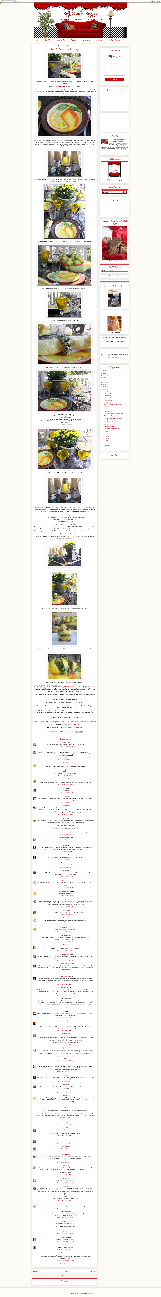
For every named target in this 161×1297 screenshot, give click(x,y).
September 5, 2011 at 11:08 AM (65, 1101)
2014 (104, 384)
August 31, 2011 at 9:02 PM (65, 914)
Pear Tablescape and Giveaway (112, 404)
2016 (104, 380)
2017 (104, 377)
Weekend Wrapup (77, 727)
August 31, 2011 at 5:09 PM (65, 785)
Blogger (90, 1293)
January (106, 445)
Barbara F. (64, 742)
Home (36, 40)
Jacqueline (64, 805)
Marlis (64, 870)
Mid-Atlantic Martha (64, 837)
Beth (64, 1084)
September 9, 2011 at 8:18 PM (65, 1233)
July (105, 431)
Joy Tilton (65, 927)
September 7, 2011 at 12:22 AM (65, 1151)
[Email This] (76, 732)
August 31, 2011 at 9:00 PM (65, 906)
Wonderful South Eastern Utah (112, 428)
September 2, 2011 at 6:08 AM (65, 1071)
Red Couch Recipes (119, 139)
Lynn (64, 778)
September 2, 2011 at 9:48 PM (65, 1081)
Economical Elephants (110, 416)
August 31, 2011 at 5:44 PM (65, 815)
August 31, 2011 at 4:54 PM (65, 746)
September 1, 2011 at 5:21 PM (65, 1030)
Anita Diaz (65, 1095)
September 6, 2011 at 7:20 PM (65, 1135)
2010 (104, 448)
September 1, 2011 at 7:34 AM (65, 960)
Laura (64, 1203)
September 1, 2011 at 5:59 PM (65, 1044)
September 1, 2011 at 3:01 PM (65, 995)
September (107, 400)
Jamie (64, 1245)
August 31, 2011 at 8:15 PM (65, 895)
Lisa (64, 918)
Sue (64, 1011)
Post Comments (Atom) (68, 1276)
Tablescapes (100, 40)
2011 (104, 391)
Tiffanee (64, 1237)
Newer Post (37, 1271)
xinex (64, 910)
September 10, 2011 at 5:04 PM (65, 1241)
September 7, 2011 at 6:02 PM (65, 1175)
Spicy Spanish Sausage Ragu (112, 421)
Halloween (74, 40)
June (105, 433)
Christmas (86, 40)
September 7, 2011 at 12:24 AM (65, 1162)
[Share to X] (79, 732)
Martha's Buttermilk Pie (110, 406)
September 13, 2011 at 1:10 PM (65, 1260)
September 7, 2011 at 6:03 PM (65, 1182)
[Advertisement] (114, 121)
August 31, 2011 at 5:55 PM (65, 834)
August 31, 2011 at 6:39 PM (65, 867)
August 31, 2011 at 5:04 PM (65, 775)
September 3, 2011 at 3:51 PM (65, 1092)
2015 (104, 382)
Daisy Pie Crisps (108, 411)
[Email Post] (72, 731)
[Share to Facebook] (81, 732)
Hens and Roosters (109, 426)
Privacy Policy (60, 40)
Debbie (65, 818)
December (107, 393)
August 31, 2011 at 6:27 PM (65, 851)
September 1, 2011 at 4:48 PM (65, 1008)
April (105, 438)
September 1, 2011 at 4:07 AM (65, 924)
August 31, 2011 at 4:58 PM (65, 759)
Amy (64, 1165)
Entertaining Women (64, 899)
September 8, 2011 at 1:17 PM (65, 1200)
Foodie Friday (67, 727)
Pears (63, 734)
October (106, 398)
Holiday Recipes (114, 40)
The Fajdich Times (64, 1064)
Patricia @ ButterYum (65, 762)
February (107, 443)
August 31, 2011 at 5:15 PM (65, 802)
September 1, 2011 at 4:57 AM (65, 941)
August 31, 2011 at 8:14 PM (65, 887)
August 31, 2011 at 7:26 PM (65, 876)
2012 (104, 389)
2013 (104, 386)
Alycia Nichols (64, 987)
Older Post (92, 1271)
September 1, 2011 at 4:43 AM (65, 931)
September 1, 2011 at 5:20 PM (65, 1017)
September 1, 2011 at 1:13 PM (65, 984)
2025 (104, 371)
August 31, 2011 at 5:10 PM (65, 792)
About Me (47, 40)
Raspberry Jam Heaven (110, 409)
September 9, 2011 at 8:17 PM (65, 1217)
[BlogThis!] (78, 732)
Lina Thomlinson (64, 944)
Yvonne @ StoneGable (64, 1048)
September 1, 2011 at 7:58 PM (65, 1060)
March (106, 440)
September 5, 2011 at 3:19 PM (65, 1124)
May (105, 436)
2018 (104, 375)
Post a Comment (64, 1264)
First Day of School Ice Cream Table (113, 413)
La (64, 1127)
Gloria (64, 1186)
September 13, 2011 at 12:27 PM (65, 1249)
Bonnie (65, 796)
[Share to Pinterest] (82, 732)
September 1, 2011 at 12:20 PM (65, 973)
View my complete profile (114, 153)
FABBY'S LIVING (64, 954)
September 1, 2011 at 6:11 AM (65, 950)
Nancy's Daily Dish (64, 880)
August (106, 402)
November (107, 395)
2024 (104, 373)
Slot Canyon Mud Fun (110, 424)
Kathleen (64, 1033)
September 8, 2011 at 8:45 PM (65, 1208)
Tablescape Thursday (55, 81)
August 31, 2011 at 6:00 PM (65, 842)
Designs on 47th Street (64, 963)
